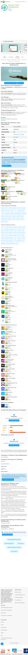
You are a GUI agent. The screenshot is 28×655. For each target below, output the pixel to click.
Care (19, 235)
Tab (14, 240)
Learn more (8, 163)
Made (18, 208)
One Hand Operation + (9, 331)
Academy (3, 243)
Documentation (3, 627)
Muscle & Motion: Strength (10, 364)
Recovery (12, 243)
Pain (2, 227)
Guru (17, 243)
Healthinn (11, 402)
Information (3, 210)
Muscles (3, 240)
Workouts (11, 227)
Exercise (14, 216)
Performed (24, 213)
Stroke (23, 235)
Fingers (19, 210)
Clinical (2, 216)
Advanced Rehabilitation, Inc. (10, 191)
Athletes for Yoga (8, 249)
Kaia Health (7, 315)
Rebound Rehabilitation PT (20, 180)
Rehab (10, 232)
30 (14, 145)
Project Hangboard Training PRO (11, 282)
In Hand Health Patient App (10, 186)
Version (23, 210)
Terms (8, 210)
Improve (19, 238)
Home (24, 227)
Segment (14, 208)
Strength (11, 229)
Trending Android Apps (19, 597)
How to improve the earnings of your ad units (6, 639)
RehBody (6, 404)
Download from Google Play (11, 82)
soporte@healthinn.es (5, 463)
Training (23, 238)
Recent (11, 238)
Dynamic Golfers (8, 310)
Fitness (23, 232)
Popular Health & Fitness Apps (14, 539)
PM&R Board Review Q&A (9, 305)
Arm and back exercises (9, 359)
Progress (15, 235)
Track (7, 232)
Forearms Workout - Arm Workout (11, 196)
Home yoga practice (8, 277)
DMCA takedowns (4, 630)
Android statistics (18, 592)
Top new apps (14, 551)
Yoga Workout (7, 326)
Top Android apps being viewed (6, 607)
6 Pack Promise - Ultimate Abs (6, 615)
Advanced (19, 240)
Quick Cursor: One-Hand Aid (10, 340)
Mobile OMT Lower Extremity (10, 258)
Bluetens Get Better (8, 392)
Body (23, 229)
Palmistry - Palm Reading (9, 368)
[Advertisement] (14, 25)
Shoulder (7, 229)
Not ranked (15, 137)
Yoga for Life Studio (8, 272)
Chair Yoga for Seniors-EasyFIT (10, 387)
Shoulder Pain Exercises (9, 173)
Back (3, 235)
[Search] (26, 2)
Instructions (23, 208)
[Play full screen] (24, 51)
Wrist (7, 208)
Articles (2, 632)
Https (12, 210)
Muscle (2, 238)
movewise (7, 263)
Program (6, 227)
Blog (2, 635)
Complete (10, 235)
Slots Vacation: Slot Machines (6, 610)
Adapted (12, 213)
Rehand (2, 208)
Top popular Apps (18, 600)
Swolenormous (8, 291)
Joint (15, 229)
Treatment (8, 243)
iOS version (21, 82)
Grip (23, 240)
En (15, 210)
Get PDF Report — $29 (7, 165)
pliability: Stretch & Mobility (10, 378)
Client (7, 240)
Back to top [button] (25, 644)
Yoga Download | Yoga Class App (11, 382)
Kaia (6, 235)
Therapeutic (7, 213)
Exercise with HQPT (8, 254)
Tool (2, 213)
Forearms (15, 232)
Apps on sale (20, 543)
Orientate (22, 191)
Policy (10, 216)
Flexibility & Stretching (9, 350)
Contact (2, 622)
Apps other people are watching (14, 547)
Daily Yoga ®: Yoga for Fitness (10, 336)
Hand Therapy (7, 180)
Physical (2, 232)
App (6, 221)
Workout (15, 227)
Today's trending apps (9, 543)
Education (7, 238)
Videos (19, 229)
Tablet (10, 208)
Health (22, 216)
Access (2, 229)
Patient (2, 221)
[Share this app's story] (20, 51)
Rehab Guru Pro (21, 173)
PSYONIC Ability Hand (9, 268)
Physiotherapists (18, 213)
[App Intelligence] (2, 643)
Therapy (20, 227)
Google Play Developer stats (20, 594)
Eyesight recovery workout (10, 373)
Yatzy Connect (3, 612)
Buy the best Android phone (20, 602)
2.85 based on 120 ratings (18, 134)
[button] (14, 466)
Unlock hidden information (14, 420)
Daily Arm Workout (8, 296)
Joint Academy (8, 319)
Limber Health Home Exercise (10, 345)
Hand (18, 216)
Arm (15, 238)
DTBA (6, 286)
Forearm (19, 232)
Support (10, 240)
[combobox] (20, 2)
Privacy (6, 216)
